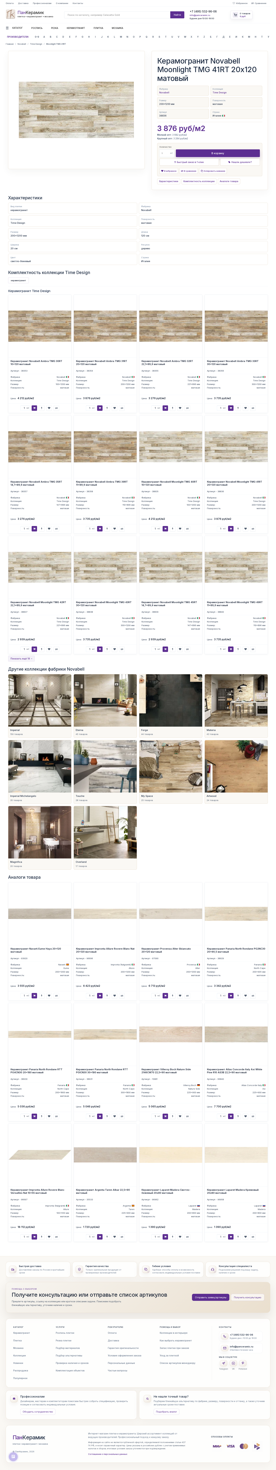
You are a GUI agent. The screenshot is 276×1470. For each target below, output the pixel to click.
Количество (166, 147)
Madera (196, 1209)
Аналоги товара (229, 181)
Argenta (127, 1205)
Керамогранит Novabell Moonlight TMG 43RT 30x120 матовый (104, 604)
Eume (66, 968)
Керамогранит (76, 28)
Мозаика (117, 28)
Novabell (22, 44)
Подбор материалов (68, 1348)
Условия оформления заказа (124, 1355)
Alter (197, 968)
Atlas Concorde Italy (251, 1085)
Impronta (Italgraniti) (121, 964)
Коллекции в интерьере (174, 1332)
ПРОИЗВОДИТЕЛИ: (18, 36)
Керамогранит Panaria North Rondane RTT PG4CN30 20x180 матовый (36, 1071)
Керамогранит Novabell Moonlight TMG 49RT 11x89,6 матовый (235, 604)
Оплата (10, 3)
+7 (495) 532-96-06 (203, 11)
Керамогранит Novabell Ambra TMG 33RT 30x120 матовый (233, 363)
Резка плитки (63, 1340)
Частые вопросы (117, 1370)
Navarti (61, 964)
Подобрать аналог (166, 1411)
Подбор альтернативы (69, 1355)
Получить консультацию (247, 1297)
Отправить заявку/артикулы (210, 1297)
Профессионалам (42, 3)
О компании (62, 3)
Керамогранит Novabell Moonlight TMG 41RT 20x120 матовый (234, 483)
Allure (131, 968)
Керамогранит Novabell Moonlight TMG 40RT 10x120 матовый (169, 483)
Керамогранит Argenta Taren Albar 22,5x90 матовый (103, 1191)
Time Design (36, 44)
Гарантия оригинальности (123, 1348)
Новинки (18, 1363)
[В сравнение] (56, 408)
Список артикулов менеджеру (177, 1363)
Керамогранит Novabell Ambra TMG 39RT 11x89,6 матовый (102, 483)
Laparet (192, 1205)
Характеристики (168, 181)
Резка (54, 28)
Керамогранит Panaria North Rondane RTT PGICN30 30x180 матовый (102, 1071)
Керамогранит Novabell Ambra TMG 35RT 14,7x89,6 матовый (36, 483)
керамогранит (18, 280)
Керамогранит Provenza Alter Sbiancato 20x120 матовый (166, 950)
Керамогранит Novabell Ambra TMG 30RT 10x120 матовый (36, 363)
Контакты (78, 3)
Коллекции (19, 1355)
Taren (131, 1209)
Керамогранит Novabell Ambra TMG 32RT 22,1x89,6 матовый (167, 363)
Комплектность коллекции (199, 181)
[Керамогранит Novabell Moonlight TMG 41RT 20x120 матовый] (76, 110)
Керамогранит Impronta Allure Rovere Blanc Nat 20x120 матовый (105, 950)
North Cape (259, 968)
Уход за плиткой (169, 1355)
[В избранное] (49, 408)
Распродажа (20, 1370)
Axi (263, 1088)
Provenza (191, 964)
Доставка (23, 3)
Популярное (20, 1378)
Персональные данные (121, 1363)
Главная (10, 44)
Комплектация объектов (70, 1370)
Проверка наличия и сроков (72, 1363)
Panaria (258, 964)
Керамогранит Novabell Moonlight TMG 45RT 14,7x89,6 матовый (169, 604)
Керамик (29, 1437)
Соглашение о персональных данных (107, 1454)
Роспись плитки (65, 1332)
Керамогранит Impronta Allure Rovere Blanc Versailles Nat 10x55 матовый (37, 1191)
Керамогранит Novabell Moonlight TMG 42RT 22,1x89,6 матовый (38, 604)
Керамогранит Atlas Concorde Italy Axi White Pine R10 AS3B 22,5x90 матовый (234, 1071)
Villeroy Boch (189, 1085)
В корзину (217, 153)
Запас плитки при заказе (174, 1348)
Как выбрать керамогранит (176, 1340)
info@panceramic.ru (200, 15)
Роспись (36, 28)
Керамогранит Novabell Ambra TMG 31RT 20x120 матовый (101, 363)
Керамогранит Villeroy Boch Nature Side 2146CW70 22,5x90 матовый (166, 1071)
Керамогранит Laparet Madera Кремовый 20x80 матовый (233, 1191)
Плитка (98, 28)
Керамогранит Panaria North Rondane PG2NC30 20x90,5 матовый (236, 950)
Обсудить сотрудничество (38, 1411)
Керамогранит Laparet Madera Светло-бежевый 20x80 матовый (166, 1191)
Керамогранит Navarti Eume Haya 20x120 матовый (36, 950)
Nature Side (194, 1088)
